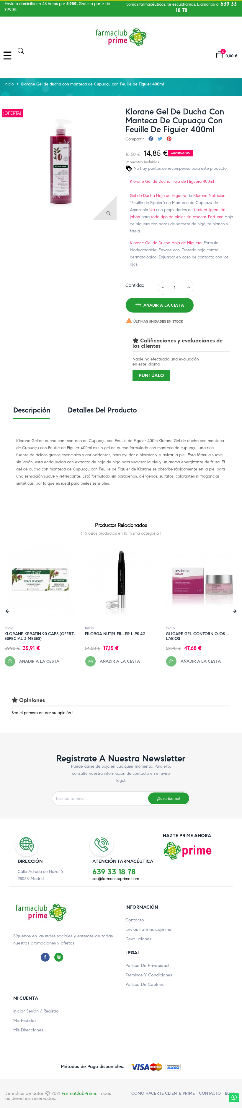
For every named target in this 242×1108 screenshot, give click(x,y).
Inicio (8, 628)
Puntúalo (151, 375)
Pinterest (169, 139)
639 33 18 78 (114, 871)
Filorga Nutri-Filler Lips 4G (115, 634)
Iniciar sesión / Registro (36, 1011)
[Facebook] (47, 957)
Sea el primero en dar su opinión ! (42, 712)
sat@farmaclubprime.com (115, 878)
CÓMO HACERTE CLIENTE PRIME (163, 1093)
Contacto (134, 920)
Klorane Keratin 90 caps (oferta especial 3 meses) (40, 634)
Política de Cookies (144, 984)
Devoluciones (138, 939)
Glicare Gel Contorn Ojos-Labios (196, 634)
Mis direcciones (28, 1030)
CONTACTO (210, 1093)
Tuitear (160, 139)
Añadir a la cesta (163, 305)
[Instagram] (60, 957)
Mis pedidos (24, 1020)
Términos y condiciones (148, 975)
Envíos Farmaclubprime (148, 929)
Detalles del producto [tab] (102, 410)
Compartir (150, 139)
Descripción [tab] (31, 410)
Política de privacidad (147, 965)
